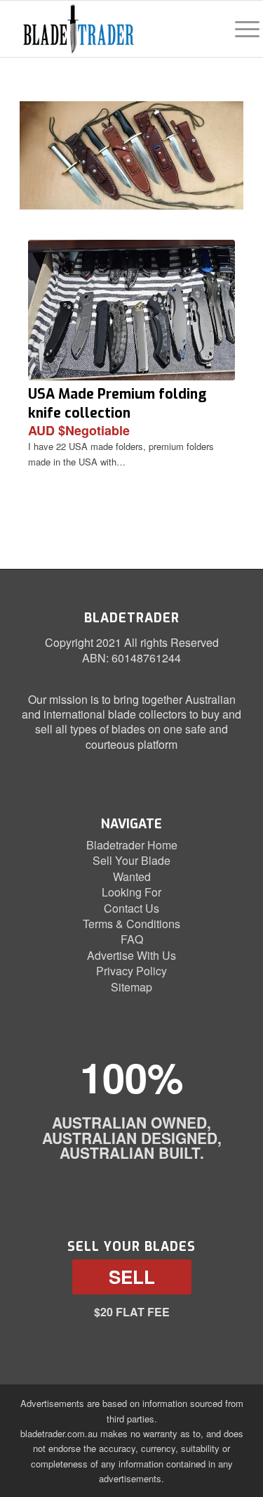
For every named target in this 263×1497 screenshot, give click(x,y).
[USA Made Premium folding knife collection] (131, 310)
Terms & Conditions (131, 923)
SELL (132, 1277)
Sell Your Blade (131, 860)
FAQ (132, 939)
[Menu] (240, 29)
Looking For (131, 892)
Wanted (132, 876)
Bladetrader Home (131, 845)
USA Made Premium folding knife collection (117, 403)
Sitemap (131, 987)
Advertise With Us (131, 955)
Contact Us (131, 908)
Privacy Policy (131, 971)
